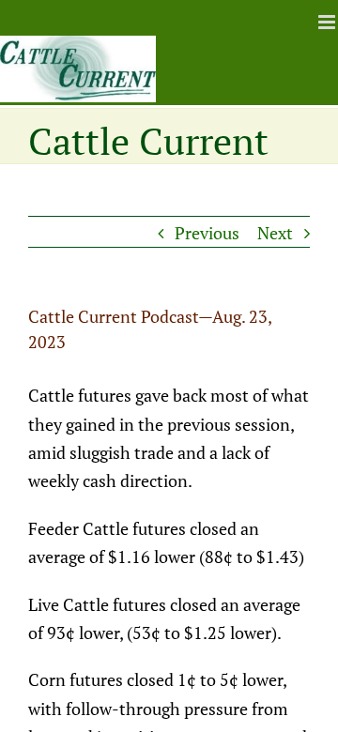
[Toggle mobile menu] (328, 22)
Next (275, 232)
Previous (207, 232)
